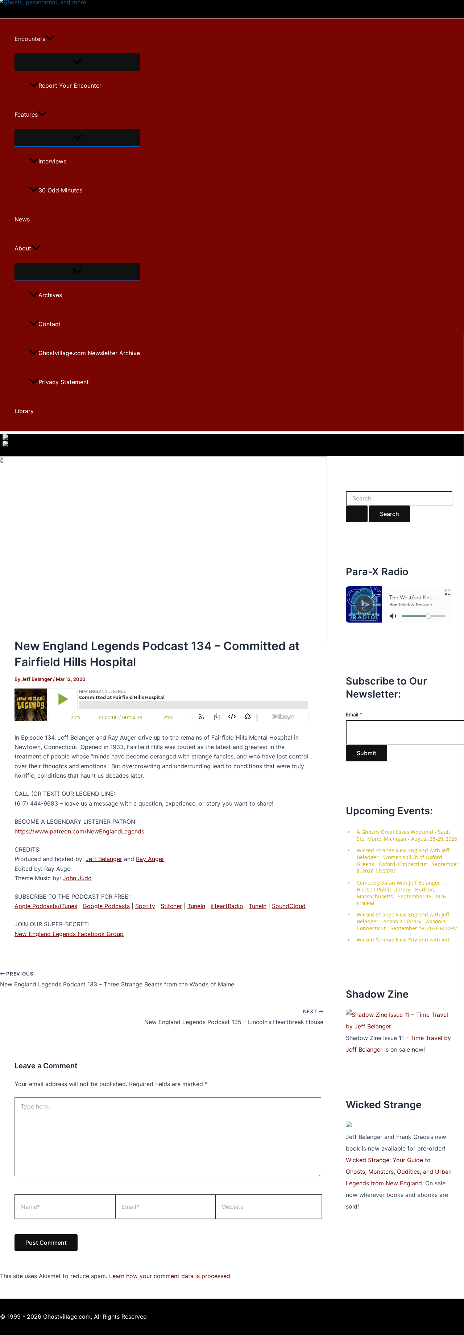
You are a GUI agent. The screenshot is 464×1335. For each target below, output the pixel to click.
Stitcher (171, 906)
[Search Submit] (357, 514)
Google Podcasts (106, 906)
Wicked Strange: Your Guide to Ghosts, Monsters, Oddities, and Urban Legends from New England (399, 1171)
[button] (50, 38)
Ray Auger (150, 858)
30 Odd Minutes (60, 190)
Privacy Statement (63, 382)
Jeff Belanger (104, 858)
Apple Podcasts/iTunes (45, 906)
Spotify (145, 906)
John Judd (77, 878)
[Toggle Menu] (77, 62)
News (22, 219)
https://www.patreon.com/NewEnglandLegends (79, 831)
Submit (366, 753)
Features (26, 114)
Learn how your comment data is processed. (170, 1276)
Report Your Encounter (70, 85)
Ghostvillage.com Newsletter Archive (89, 353)
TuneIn (196, 906)
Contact (49, 324)
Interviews (52, 161)
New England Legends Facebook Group (69, 933)
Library (24, 411)
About (22, 248)
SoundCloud (289, 906)
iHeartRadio (227, 906)
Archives (50, 295)
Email (354, 714)
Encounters (29, 38)
